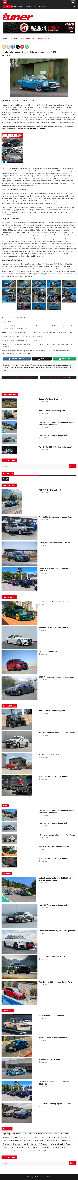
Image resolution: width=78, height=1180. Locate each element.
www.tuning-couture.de (36, 129)
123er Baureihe (37, 365)
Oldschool (48, 367)
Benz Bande (49, 365)
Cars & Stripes (39, 1137)
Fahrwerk (65, 1137)
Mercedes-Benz (18, 367)
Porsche (68, 1144)
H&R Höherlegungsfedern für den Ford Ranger (57, 732)
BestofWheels (58, 365)
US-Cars (23, 1151)
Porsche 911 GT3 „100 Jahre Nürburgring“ (55, 447)
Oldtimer (54, 367)
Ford (4, 1141)
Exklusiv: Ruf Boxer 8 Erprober (50, 399)
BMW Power (6, 1137)
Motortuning (16, 1144)
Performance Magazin (64, 367)
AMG (25, 1134)
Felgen (73, 1137)
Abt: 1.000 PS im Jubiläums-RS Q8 (52, 956)
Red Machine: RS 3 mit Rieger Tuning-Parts (55, 982)
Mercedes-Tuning (29, 367)
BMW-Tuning (64, 1134)
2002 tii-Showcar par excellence (51, 1015)
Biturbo (48, 1134)
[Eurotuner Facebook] (71, 6)
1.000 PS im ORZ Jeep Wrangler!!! (35, 6)
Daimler (69, 365)
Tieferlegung (35, 1147)
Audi (30, 1134)
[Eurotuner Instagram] (74, 6)
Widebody (45, 1151)
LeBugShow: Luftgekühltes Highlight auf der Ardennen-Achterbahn (56, 423)
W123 (4, 370)
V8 (34, 1151)
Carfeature (8, 365)
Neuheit (25, 1144)
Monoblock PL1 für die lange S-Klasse (53, 627)
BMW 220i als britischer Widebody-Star (54, 1037)
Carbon (23, 1137)
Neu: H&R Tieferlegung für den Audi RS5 (54, 435)
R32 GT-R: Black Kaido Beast (50, 490)
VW (39, 1151)
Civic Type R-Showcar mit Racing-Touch (54, 543)
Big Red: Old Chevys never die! (51, 754)
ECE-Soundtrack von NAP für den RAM (53, 776)
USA (29, 1151)
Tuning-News (7, 1151)
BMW (55, 1134)
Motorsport (6, 1144)
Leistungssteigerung (15, 1141)
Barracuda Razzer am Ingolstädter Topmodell (57, 931)
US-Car (16, 1151)
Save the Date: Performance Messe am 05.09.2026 (54, 569)
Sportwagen (20, 1147)
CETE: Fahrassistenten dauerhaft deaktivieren (57, 677)
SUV (27, 1147)
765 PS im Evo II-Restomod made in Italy (54, 602)
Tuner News (55, 1147)
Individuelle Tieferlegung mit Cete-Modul (55, 1104)
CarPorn (30, 1137)
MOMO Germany (64, 1141)
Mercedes (27, 1141)
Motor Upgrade (39, 367)
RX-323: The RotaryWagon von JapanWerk (55, 517)
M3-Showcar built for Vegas (50, 1059)
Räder (11, 1147)
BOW (64, 365)
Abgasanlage (7, 1134)
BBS (44, 365)
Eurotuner (16, 365)
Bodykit (15, 1137)
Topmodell (45, 1147)
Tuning (64, 1147)
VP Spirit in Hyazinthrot (48, 651)
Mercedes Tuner (25, 365)
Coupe (49, 1137)
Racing (5, 1147)
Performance (43, 1144)
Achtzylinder (17, 1134)
